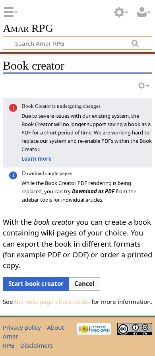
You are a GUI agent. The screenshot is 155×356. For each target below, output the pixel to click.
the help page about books (52, 301)
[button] (84, 284)
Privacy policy (22, 327)
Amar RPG (28, 28)
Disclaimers (36, 345)
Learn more (36, 158)
